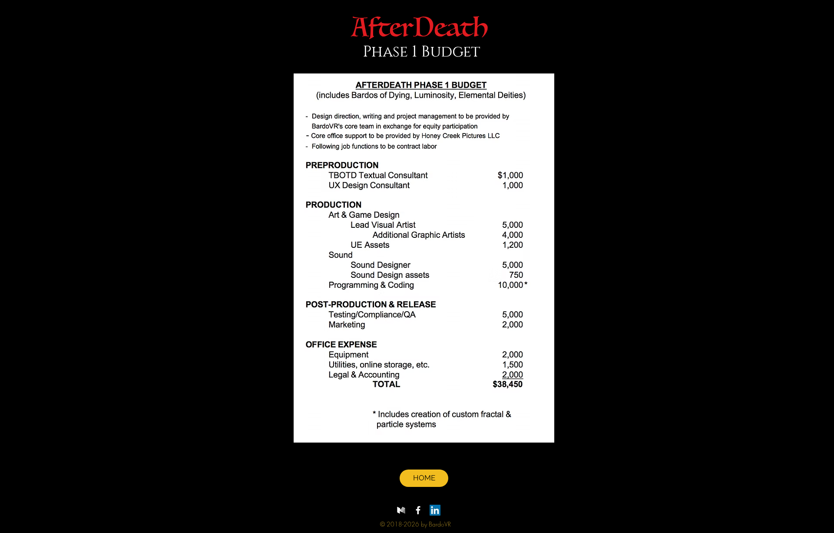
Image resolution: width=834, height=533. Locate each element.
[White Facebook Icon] (418, 510)
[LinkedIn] (435, 510)
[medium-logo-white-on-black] (401, 510)
